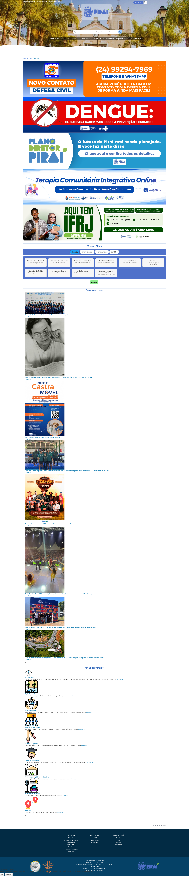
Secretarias (138, 38)
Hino (118, 840)
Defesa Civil (54, 38)
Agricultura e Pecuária (32, 694)
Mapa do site (95, 840)
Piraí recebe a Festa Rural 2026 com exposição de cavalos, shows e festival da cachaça (54, 524)
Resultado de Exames (106, 261)
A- (140, 2)
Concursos (153, 262)
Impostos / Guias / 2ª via (82, 261)
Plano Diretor (99, 38)
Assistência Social (31, 710)
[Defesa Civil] (94, 96)
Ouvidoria (110, 38)
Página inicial (36, 58)
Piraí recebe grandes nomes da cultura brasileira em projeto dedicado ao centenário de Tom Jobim (58, 377)
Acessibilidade (30, 677)
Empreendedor (87, 252)
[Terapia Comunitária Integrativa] (94, 203)
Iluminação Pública (130, 261)
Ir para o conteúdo (29, 1)
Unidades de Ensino (59, 272)
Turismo (28, 810)
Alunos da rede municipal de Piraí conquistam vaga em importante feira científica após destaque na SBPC (60, 627)
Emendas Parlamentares (70, 38)
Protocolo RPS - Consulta (36, 261)
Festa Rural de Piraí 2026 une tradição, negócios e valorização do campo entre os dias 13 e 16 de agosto (60, 594)
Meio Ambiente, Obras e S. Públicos (37, 777)
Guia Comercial (83, 272)
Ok (2, 874)
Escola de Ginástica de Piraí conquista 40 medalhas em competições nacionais (51, 315)
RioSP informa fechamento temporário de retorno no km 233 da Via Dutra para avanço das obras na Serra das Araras (64, 658)
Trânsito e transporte (32, 793)
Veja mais (94, 282)
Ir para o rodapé (54, 1)
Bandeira (118, 842)
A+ (136, 2)
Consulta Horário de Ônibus (106, 272)
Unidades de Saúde (35, 272)
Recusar (8, 874)
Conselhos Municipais (32, 727)
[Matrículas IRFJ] (94, 239)
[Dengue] (94, 132)
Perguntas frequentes (124, 38)
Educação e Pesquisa (32, 760)
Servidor (114, 252)
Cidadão (75, 252)
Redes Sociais (118, 845)
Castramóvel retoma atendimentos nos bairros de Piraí (43, 437)
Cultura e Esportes (31, 744)
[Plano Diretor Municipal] (94, 168)
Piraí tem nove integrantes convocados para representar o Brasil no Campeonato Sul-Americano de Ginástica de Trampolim (67, 471)
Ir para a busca (42, 1)
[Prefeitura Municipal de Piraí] (94, 15)
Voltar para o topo (160, 825)
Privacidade (94, 842)
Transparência (86, 38)
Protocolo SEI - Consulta (59, 261)
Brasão (118, 838)
